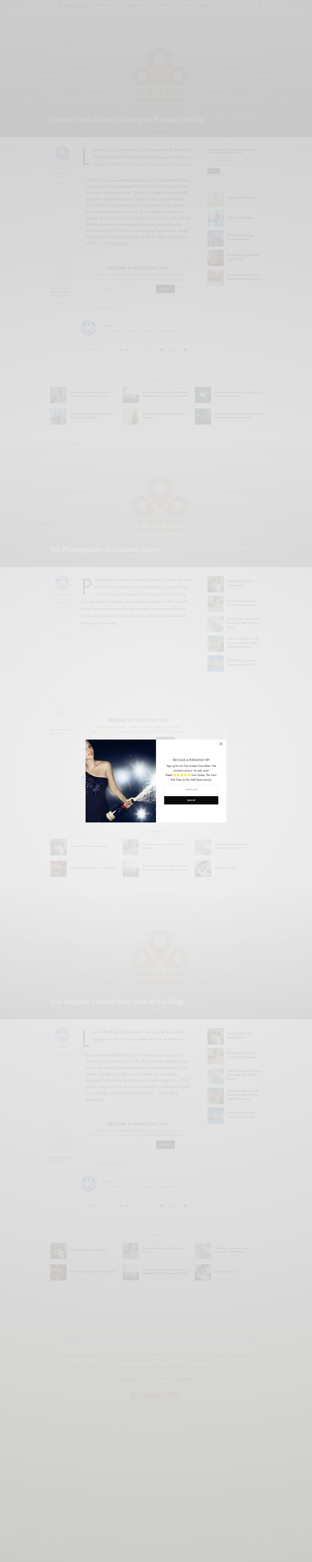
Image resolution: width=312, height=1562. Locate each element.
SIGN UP (191, 800)
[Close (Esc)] (221, 745)
